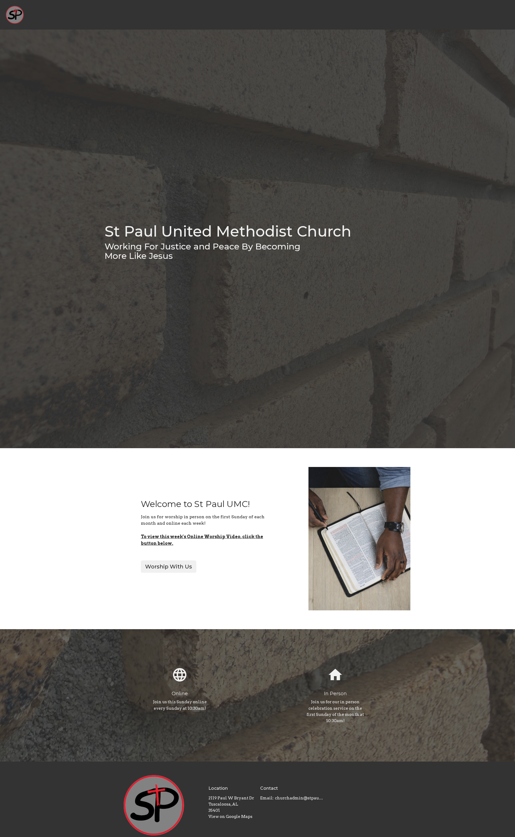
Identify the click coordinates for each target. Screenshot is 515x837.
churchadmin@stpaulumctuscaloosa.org (299, 798)
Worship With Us (168, 566)
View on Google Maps (230, 816)
